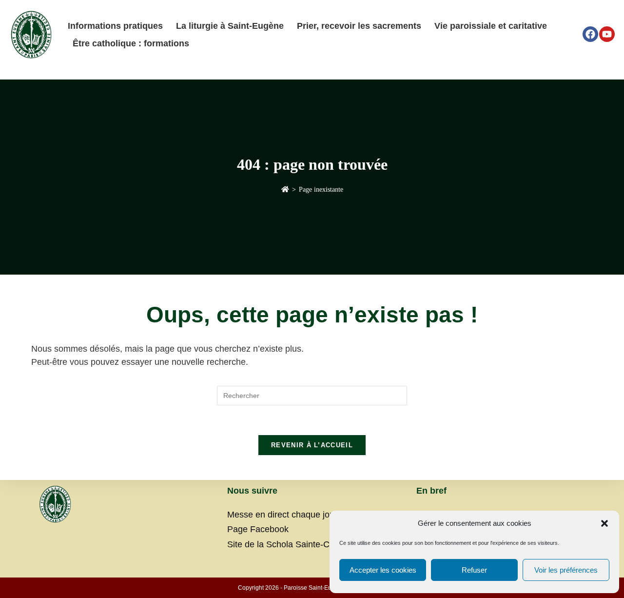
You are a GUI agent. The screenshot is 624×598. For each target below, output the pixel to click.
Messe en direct (258, 514)
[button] (604, 523)
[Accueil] (285, 189)
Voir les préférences (566, 570)
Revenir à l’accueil (312, 445)
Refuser (474, 570)
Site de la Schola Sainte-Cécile (287, 544)
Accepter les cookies (383, 570)
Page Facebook (258, 529)
